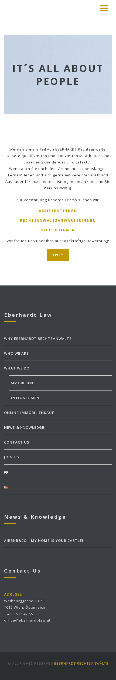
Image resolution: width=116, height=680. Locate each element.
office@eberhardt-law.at (27, 620)
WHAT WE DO (16, 368)
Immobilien (21, 383)
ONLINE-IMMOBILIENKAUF (29, 412)
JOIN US (11, 457)
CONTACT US (16, 442)
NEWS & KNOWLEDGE (24, 427)
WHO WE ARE (16, 353)
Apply (58, 255)
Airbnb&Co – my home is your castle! (43, 540)
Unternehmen (24, 397)
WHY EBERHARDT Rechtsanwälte (37, 338)
